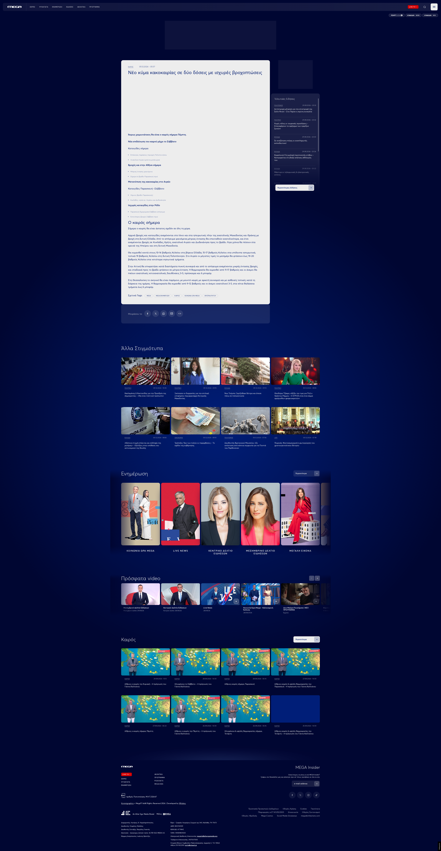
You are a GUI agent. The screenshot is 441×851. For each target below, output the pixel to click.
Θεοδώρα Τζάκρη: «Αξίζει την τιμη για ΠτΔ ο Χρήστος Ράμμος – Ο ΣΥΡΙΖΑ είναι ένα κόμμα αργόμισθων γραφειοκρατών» (293, 395)
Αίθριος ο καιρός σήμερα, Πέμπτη (139, 731)
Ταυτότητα (315, 809)
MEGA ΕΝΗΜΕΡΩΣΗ (162, 296)
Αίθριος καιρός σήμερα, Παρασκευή (240, 684)
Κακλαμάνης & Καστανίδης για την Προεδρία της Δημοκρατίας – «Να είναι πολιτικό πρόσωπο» (145, 394)
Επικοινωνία (293, 812)
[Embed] (179, 313)
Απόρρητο (439, 846)
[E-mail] (171, 313)
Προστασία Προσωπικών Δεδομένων (263, 809)
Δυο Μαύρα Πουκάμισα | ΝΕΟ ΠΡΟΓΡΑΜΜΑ (296, 609)
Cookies (303, 809)
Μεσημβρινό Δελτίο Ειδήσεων (136, 608)
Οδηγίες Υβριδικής (249, 816)
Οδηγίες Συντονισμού (311, 812)
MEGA (149, 296)
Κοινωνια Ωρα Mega (141, 550)
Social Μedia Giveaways (287, 816)
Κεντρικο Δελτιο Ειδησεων (220, 552)
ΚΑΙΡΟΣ (177, 296)
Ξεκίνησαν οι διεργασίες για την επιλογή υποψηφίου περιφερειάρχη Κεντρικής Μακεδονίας (192, 395)
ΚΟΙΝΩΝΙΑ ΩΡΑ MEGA (192, 296)
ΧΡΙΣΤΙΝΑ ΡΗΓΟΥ (210, 296)
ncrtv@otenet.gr (191, 845)
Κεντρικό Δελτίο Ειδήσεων (175, 608)
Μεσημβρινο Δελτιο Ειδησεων (260, 552)
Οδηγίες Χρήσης (289, 809)
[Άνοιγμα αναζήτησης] (424, 6)
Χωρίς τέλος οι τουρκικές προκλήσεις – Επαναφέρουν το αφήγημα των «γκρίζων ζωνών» (291, 126)
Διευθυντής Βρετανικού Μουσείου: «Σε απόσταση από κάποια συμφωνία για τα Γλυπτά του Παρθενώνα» (245, 445)
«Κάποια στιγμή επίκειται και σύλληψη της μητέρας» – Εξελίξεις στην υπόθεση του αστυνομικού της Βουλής (143, 445)
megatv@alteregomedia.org (207, 836)
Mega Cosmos (267, 816)
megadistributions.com (310, 816)
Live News (180, 550)
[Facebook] (147, 313)
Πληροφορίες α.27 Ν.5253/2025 (271, 812)
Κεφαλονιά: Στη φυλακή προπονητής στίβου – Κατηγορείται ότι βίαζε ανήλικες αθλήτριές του (294, 157)
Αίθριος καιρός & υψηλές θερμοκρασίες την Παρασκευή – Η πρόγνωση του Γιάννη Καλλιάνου (295, 685)
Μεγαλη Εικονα (300, 550)
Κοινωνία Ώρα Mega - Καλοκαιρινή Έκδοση (258, 609)
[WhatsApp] (163, 313)
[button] (434, 6)
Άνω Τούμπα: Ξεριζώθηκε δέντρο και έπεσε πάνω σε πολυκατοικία (243, 394)
